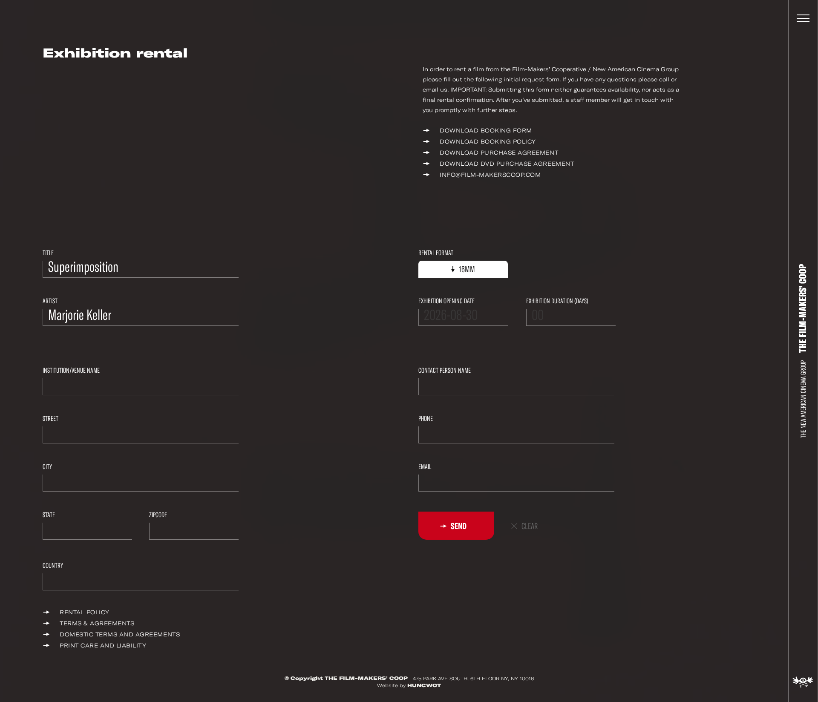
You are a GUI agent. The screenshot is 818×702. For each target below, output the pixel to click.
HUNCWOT (424, 685)
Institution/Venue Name (71, 370)
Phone (425, 418)
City (47, 467)
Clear (529, 526)
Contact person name (444, 370)
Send (458, 526)
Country (53, 565)
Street (50, 418)
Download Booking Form (486, 130)
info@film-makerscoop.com (490, 175)
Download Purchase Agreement (499, 153)
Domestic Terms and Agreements (120, 634)
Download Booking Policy (488, 141)
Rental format (435, 253)
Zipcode (158, 515)
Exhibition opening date (446, 301)
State (49, 515)
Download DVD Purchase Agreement (507, 164)
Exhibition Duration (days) (557, 301)
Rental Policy (84, 612)
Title (48, 253)
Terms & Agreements (97, 623)
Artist (50, 301)
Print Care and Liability (103, 645)
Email (424, 467)
